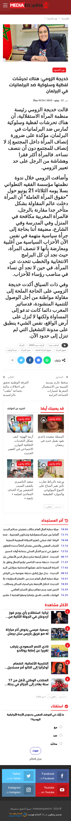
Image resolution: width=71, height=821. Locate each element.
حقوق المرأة (61, 350)
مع (55, 727)
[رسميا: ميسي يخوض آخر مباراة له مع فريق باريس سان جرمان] (59, 634)
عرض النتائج (35, 758)
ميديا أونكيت (12, 350)
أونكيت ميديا (54, 345)
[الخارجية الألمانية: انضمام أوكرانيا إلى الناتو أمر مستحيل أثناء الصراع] (59, 668)
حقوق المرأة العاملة (43, 350)
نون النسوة (59, 70)
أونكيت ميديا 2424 (36, 345)
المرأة (21, 345)
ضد (55, 735)
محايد (53, 743)
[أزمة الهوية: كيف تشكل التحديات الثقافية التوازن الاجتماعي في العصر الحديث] (20, 423)
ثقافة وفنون (55, 418)
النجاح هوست (34, 814)
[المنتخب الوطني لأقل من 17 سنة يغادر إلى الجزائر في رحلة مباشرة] (59, 685)
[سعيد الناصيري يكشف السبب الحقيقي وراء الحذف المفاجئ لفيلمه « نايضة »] (20, 468)
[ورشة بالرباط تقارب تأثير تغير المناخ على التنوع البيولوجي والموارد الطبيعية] (51, 468)
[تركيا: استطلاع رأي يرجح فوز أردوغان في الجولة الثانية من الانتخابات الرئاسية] (59, 617)
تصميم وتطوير (55, 814)
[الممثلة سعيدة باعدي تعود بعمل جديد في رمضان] (51, 423)
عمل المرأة (26, 350)
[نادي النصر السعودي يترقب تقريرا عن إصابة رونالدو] (59, 651)
